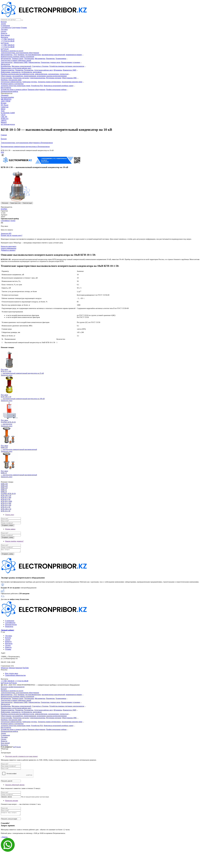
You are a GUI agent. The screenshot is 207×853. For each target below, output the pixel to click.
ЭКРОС (4, 120)
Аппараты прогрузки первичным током (15, 86)
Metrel (3, 109)
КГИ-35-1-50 (5, 507)
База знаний (5, 35)
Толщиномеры (61, 58)
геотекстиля (64, 74)
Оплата (3, 31)
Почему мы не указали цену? (11, 235)
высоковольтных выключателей (53, 55)
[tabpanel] (103, 257)
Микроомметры (7, 55)
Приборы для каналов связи (11, 80)
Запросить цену (6, 375)
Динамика (4, 95)
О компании (5, 25)
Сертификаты (6, 27)
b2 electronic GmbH (8, 113)
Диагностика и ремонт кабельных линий (16, 60)
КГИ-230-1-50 (6, 495)
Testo (3, 111)
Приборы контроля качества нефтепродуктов (17, 74)
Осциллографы (6, 78)
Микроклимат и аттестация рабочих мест (16, 68)
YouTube (25, 668)
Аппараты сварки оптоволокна (49, 82)
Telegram (12, 668)
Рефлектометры (34, 62)
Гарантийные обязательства (15, 675)
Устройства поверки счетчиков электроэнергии (66, 66)
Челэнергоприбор (7, 97)
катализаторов (53, 74)
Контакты (4, 37)
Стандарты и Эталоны (40, 66)
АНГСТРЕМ (5, 101)
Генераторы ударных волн (50, 62)
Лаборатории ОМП (20, 62)
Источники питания (53, 78)
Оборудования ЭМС (69, 78)
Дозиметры (19, 70)
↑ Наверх (4, 837)
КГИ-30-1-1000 (6, 501)
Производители (11, 624)
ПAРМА (4, 209)
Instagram (18, 668)
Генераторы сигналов (21, 78)
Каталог (4, 22)
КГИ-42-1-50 (5, 499)
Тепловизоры (29, 58)
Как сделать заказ (11, 673)
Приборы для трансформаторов (29, 55)
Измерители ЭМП (69, 70)
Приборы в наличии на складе (12, 51)
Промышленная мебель (9, 91)
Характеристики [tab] (15, 203)
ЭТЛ (15, 55)
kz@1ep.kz (5, 43)
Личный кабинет (7, 630)
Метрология (5, 64)
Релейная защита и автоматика (12, 84)
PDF (2, 152)
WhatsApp (4, 668)
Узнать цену (9, 515)
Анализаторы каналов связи (72, 82)
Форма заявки (10, 529)
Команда (8, 641)
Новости (4, 33)
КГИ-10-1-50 (5, 511)
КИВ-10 (4, 492)
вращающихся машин (74, 55)
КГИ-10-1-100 (6, 505)
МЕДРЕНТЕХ (6, 99)
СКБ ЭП (4, 117)
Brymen (3, 103)
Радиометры (28, 70)
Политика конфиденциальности (12, 687)
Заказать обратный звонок (14, 785)
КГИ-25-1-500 (6, 503)
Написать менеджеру (8, 246)
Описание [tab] (5, 203)
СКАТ (3, 115)
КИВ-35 (4, 490)
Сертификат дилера (8, 220)
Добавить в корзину (8, 250)
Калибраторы (6, 66)
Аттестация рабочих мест (43, 70)
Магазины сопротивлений (21, 66)
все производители (8, 124)
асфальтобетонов (41, 74)
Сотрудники (15, 27)
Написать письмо (11, 800)
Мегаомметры (40, 58)
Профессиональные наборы (56, 89)
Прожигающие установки (70, 62)
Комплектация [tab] (27, 203)
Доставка (4, 29)
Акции (3, 24)
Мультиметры (6, 58)
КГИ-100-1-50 (6, 509)
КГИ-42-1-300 (6, 497)
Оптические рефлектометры (11, 82)
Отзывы (24, 27)
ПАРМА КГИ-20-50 (8, 493)
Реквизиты (9, 626)
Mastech (4, 122)
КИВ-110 (4, 488)
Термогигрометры (7, 70)
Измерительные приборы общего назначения (17, 56)
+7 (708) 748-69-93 (7, 39)
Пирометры (50, 58)
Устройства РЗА (37, 86)
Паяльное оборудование (36, 89)
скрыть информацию (8, 248)
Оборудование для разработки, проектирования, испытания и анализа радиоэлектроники (34, 76)
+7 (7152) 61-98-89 (7, 41)
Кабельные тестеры (30, 82)
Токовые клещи (17, 58)
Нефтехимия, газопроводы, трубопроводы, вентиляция (21, 72)
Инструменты (6, 87)
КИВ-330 (4, 484)
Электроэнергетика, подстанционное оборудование (20, 53)
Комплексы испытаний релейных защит (58, 86)
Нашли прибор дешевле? (14, 541)
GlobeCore (4, 107)
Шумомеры (58, 70)
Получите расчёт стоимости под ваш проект (21, 756)
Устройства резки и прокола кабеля (14, 89)
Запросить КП (6, 233)
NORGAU (5, 118)
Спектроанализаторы (37, 78)
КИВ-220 (4, 486)
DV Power (4, 105)
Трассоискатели (7, 62)
